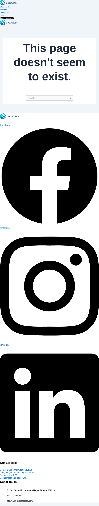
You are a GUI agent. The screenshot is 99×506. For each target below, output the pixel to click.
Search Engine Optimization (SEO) (16, 470)
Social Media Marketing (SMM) (14, 478)
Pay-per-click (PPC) (9, 475)
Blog (2, 15)
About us (3, 10)
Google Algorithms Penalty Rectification (18, 472)
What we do (5, 7)
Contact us (4, 12)
